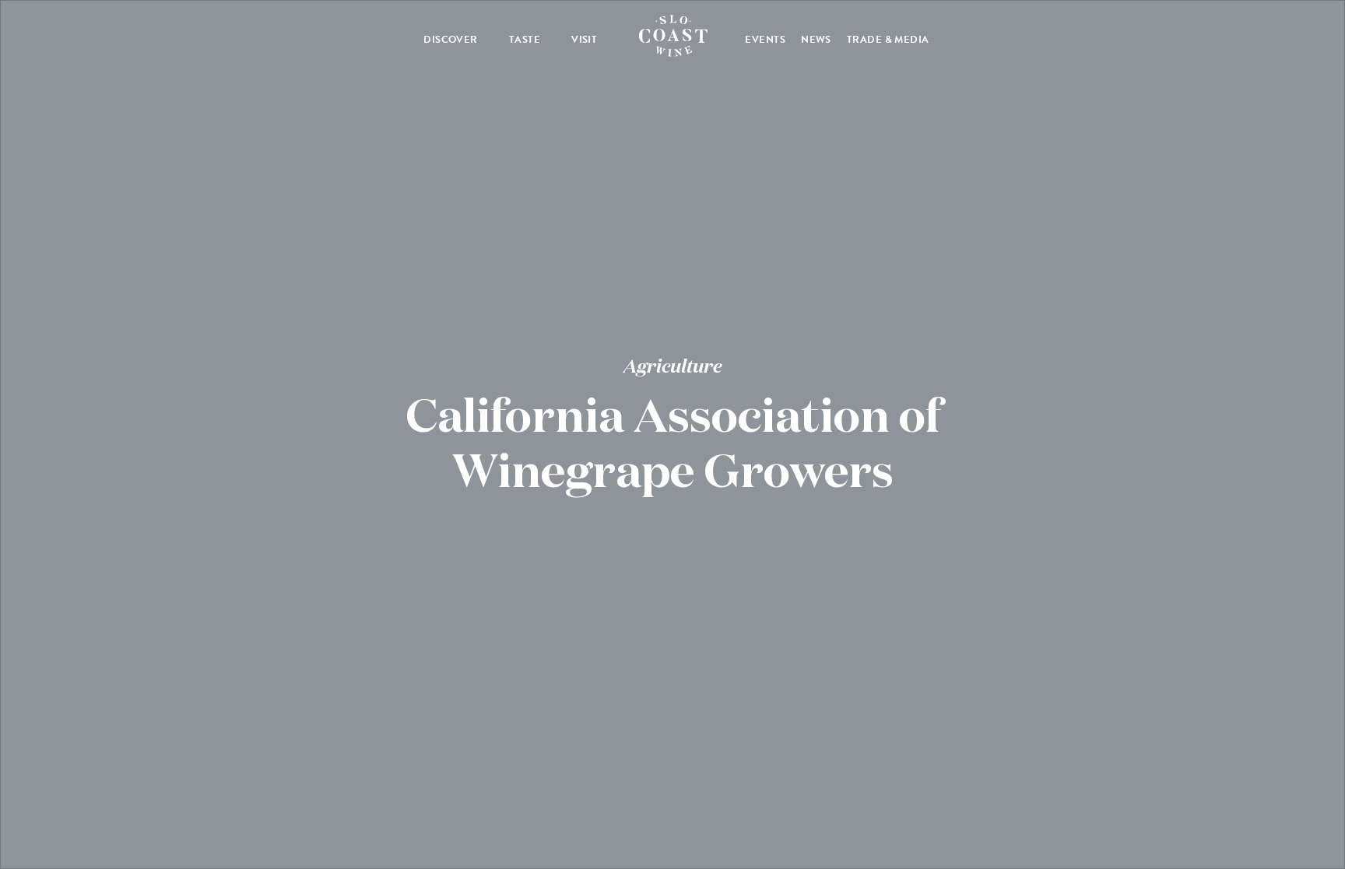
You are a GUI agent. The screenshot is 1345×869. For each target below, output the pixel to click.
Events (765, 39)
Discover (450, 39)
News (816, 39)
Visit (584, 39)
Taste (524, 39)
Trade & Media (888, 39)
